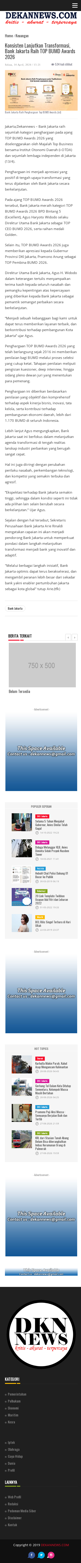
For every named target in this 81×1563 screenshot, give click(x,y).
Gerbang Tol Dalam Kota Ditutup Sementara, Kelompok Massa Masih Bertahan (53, 1089)
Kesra (11, 1421)
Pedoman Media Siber (22, 1510)
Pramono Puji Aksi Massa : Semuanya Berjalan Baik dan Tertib (51, 1115)
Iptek (11, 1442)
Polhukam (14, 1400)
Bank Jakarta (15, 608)
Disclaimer (15, 1517)
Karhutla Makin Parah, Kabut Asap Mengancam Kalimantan (51, 1065)
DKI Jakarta (42, 816)
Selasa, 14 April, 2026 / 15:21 (23, 64)
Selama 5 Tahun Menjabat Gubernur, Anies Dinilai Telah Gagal (51, 825)
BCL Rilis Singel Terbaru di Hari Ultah (53, 924)
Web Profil (14, 1496)
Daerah (40, 1058)
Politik (40, 868)
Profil (11, 1470)
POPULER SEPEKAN (41, 806)
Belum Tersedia (19, 691)
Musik (40, 917)
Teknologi (41, 891)
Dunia (11, 1463)
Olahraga (14, 1449)
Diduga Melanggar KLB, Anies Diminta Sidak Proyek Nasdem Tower (52, 851)
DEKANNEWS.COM (55, 1545)
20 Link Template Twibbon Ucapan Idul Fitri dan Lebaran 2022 (51, 899)
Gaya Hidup (15, 1456)
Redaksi (13, 1503)
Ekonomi (13, 1407)
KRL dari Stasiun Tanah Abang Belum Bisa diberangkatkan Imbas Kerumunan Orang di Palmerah (52, 1143)
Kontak (12, 1524)
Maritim (13, 1414)
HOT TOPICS (41, 1049)
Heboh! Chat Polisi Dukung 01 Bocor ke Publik (51, 875)
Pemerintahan (17, 1394)
